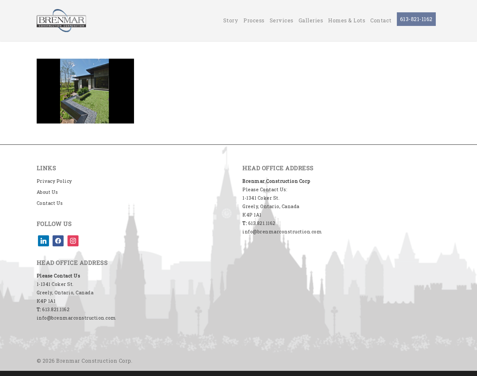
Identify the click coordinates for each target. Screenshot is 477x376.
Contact (381, 20)
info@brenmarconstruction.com (76, 318)
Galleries (311, 20)
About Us (47, 192)
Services (281, 20)
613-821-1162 (416, 19)
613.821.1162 (53, 309)
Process (253, 20)
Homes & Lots (346, 20)
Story (230, 20)
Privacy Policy (54, 181)
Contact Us (50, 203)
